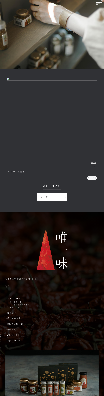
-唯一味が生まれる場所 (19, 304)
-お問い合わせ (13, 341)
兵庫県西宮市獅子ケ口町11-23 (21, 279)
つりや (94, 178)
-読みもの (11, 313)
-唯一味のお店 (13, 318)
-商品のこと (14, 307)
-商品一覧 (11, 329)
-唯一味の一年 (15, 302)
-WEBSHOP (13, 335)
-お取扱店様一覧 (14, 324)
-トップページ (13, 298)
